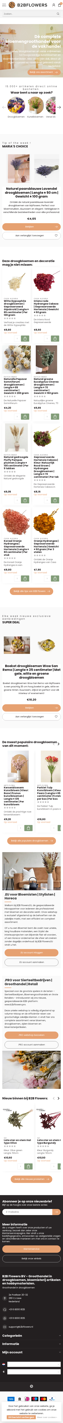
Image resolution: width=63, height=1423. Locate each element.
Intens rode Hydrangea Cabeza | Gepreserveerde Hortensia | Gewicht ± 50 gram (46, 307)
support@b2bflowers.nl (21, 1326)
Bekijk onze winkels (31, 1258)
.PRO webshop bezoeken (31, 1035)
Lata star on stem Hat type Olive (17, 1141)
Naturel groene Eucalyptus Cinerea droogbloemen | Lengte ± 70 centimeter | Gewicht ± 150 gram (46, 386)
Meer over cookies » (47, 1417)
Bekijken (29, 226)
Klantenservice (31, 1248)
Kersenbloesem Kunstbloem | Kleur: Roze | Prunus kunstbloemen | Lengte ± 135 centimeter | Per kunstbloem (16, 796)
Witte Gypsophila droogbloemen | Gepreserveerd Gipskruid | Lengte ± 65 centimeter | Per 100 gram (16, 308)
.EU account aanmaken (31, 962)
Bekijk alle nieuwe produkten (29, 1179)
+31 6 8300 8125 (17, 1309)
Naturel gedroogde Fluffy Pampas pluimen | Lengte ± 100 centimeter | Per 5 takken (16, 463)
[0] (59, 5)
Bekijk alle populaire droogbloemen (29, 840)
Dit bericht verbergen (21, 1417)
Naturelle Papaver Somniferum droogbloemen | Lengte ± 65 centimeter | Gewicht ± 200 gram (16, 386)
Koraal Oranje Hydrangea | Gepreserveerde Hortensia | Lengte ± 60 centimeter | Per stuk (16, 548)
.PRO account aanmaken (31, 1044)
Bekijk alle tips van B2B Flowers (29, 591)
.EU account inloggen (31, 952)
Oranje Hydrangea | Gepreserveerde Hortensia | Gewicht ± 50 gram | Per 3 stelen (46, 547)
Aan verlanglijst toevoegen (29, 235)
